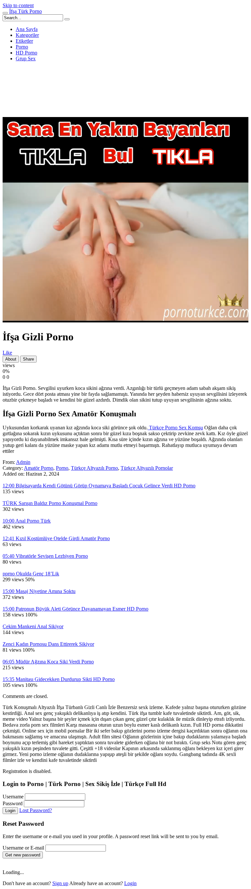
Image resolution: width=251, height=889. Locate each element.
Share (28, 359)
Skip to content (18, 5)
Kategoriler (27, 35)
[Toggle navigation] (5, 13)
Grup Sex (26, 58)
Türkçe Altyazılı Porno (94, 468)
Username (13, 796)
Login (10, 810)
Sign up (60, 883)
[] (67, 19)
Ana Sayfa (27, 29)
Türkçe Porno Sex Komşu (175, 427)
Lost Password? (35, 810)
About (10, 359)
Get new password (22, 854)
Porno (22, 47)
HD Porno (26, 52)
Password (13, 803)
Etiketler (24, 41)
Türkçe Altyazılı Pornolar (147, 468)
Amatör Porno (38, 468)
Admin (23, 462)
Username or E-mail (23, 848)
